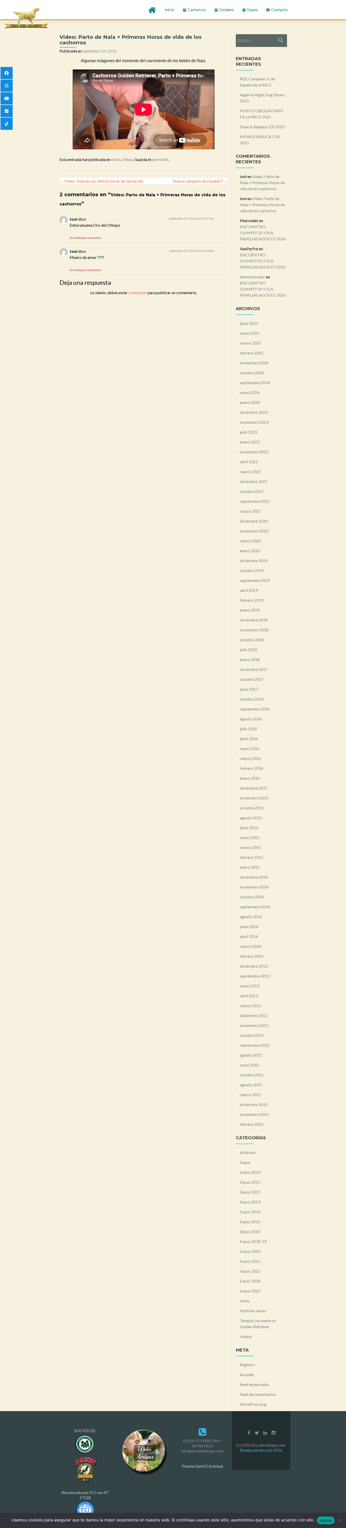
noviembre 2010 (254, 1114)
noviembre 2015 (254, 797)
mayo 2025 (249, 333)
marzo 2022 (250, 471)
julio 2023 (248, 432)
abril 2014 (249, 936)
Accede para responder (85, 238)
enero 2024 (250, 402)
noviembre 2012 (254, 1025)
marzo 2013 (250, 1005)
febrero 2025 (251, 352)
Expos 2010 (250, 1172)
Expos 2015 (250, 1221)
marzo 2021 (250, 511)
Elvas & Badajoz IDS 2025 (262, 126)
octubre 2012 (252, 1035)
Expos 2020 (250, 1251)
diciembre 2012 (253, 1015)
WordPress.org (253, 1404)
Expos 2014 (250, 1211)
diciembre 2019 (253, 560)
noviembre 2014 (254, 886)
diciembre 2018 (253, 619)
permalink (160, 159)
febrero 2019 (251, 600)
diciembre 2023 (253, 412)
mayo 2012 (249, 1064)
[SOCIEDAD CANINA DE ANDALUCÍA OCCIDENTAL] (85, 1443)
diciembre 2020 (253, 521)
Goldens (226, 9)
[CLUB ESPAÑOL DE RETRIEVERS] (85, 1469)
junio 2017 (249, 689)
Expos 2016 (250, 1231)
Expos (252, 9)
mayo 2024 (249, 392)
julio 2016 (248, 728)
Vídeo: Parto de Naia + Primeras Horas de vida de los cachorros (262, 182)
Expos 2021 (250, 1261)
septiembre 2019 (255, 580)
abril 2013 (249, 995)
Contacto (279, 9)
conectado (137, 292)
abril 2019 (249, 590)
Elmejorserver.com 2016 (261, 1450)
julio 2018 (248, 649)
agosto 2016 (251, 718)
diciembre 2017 (253, 669)
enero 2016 (250, 778)
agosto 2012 (251, 1055)
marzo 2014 (250, 946)
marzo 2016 (250, 758)
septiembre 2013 (255, 975)
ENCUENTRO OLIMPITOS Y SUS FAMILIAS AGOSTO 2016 (263, 232)
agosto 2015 (251, 817)
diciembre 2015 (253, 788)
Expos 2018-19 (253, 1241)
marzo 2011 (250, 1094)
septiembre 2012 (255, 1045)
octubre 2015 (252, 807)
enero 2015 (250, 867)
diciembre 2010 (253, 1104)
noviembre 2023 (254, 422)
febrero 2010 (251, 1124)
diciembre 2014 (253, 877)
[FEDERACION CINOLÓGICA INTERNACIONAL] (85, 1509)
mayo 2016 (249, 748)
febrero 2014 (251, 956)
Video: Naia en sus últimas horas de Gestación (101, 181)
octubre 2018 (252, 639)
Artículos (248, 1152)
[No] (339, 1520)
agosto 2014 (251, 916)
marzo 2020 (250, 540)
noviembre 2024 (254, 362)
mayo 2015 (249, 837)
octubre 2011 (252, 1074)
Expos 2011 (250, 1182)
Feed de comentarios (258, 1394)
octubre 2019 (252, 570)
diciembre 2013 (253, 966)
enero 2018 (250, 659)
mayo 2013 (249, 985)
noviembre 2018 (254, 629)
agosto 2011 (251, 1084)
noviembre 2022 (254, 451)
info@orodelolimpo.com (202, 1450)
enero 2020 (250, 550)
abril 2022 (249, 461)
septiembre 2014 (255, 906)
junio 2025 (249, 323)
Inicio (169, 9)
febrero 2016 (251, 768)
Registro (247, 1364)
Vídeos (127, 159)
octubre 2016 (252, 699)
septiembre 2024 (255, 382)
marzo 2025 (250, 343)
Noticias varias (253, 1310)
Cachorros (196, 9)
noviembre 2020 (254, 530)
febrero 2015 (251, 857)
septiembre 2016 (255, 708)
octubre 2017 (252, 679)
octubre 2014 (252, 896)
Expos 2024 (250, 1280)
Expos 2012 (250, 1191)
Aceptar (325, 1520)
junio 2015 (249, 827)
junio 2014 (249, 926)
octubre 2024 (252, 372)
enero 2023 (250, 441)
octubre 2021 (252, 491)
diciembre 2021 (253, 481)
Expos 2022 (250, 1271)
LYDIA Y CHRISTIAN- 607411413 (202, 1443)
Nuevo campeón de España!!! (200, 181)
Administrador (252, 276)
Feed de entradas (254, 1384)
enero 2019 (250, 610)
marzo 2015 (250, 847)
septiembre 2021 (255, 501)
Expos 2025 (250, 1290)
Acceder (247, 1374)
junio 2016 (249, 738)
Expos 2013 (250, 1201)
